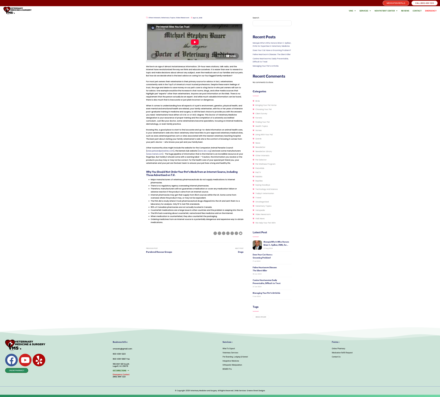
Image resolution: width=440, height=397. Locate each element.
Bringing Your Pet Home (265, 105)
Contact (417, 11)
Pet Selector (261, 159)
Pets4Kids (259, 168)
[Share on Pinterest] (236, 233)
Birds (257, 101)
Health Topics (261, 126)
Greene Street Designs (256, 390)
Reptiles (259, 181)
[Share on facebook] (215, 233)
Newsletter (260, 147)
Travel (258, 197)
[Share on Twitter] (219, 233)
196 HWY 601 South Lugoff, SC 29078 (121, 365)
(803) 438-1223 (119, 377)
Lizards (258, 138)
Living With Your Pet (264, 134)
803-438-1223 (119, 354)
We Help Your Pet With (265, 222)
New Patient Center (385, 11)
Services (363, 11)
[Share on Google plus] (232, 233)
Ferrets (258, 117)
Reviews (405, 11)
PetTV (258, 172)
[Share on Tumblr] (228, 233)
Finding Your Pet (262, 122)
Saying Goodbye (262, 185)
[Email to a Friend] (240, 233)
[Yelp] (39, 360)
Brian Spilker (261, 317)
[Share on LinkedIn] (223, 233)
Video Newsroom (182, 18)
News (257, 143)
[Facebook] (11, 360)
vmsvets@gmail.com (122, 348)
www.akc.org (205, 151)
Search (256, 17)
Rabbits (258, 176)
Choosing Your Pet (263, 109)
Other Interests (154, 18)
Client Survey (261, 113)
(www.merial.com (154, 154)
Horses (258, 130)
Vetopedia (260, 210)
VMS (351, 11)
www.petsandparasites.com (160, 151)
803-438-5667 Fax (121, 359)
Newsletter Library (263, 151)
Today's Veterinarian (264, 193)
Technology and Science (266, 189)
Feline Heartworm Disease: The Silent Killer (272, 54)
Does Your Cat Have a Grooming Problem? (272, 50)
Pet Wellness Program (265, 164)
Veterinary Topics (168, 18)
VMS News (260, 218)
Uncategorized (262, 201)
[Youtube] (25, 360)
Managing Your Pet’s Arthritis (266, 66)
